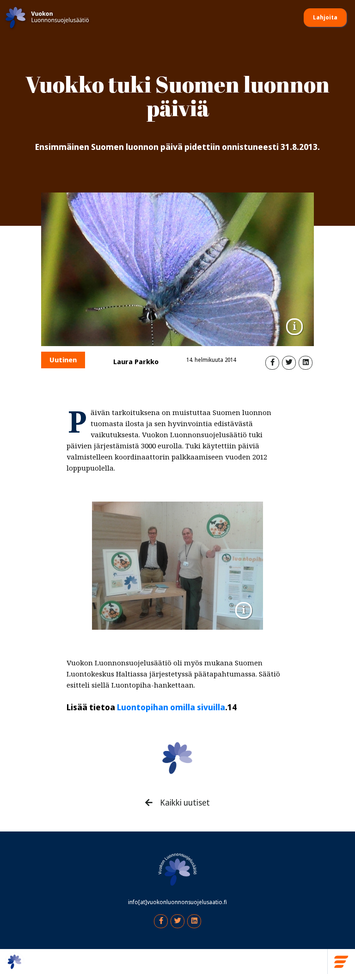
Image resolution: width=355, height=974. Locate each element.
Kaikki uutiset (184, 803)
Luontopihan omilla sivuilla (171, 707)
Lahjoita (325, 17)
